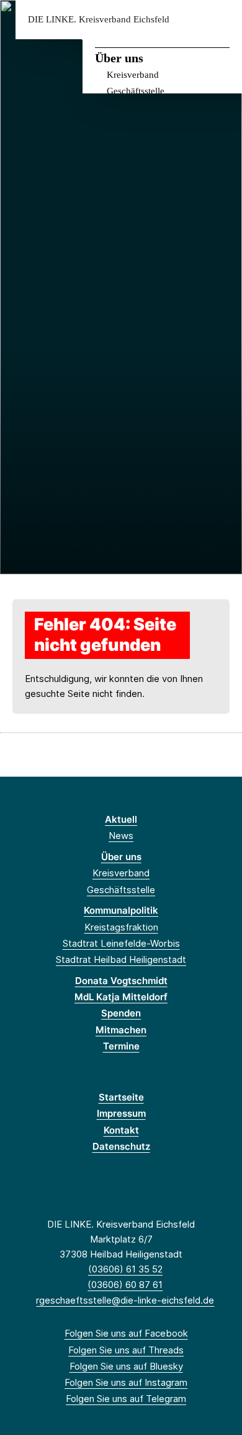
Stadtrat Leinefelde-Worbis (121, 943)
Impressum (121, 1113)
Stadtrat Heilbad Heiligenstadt (121, 959)
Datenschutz (121, 1146)
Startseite (121, 1097)
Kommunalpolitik (121, 910)
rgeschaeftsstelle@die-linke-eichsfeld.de (125, 1300)
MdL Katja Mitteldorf (121, 997)
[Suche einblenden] (189, 19)
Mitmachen (121, 1030)
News (121, 835)
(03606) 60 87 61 (125, 1285)
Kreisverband (133, 75)
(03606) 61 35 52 (125, 1269)
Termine (121, 1046)
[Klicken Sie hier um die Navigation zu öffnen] (223, 19)
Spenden (121, 1013)
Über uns (119, 58)
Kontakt (121, 1130)
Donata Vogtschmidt (121, 981)
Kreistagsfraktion (121, 927)
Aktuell (121, 819)
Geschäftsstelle (135, 91)
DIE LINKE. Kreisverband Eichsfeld (98, 19)
